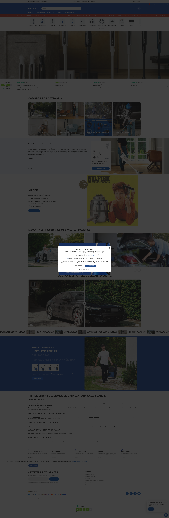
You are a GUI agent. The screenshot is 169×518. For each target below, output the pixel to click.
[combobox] (109, 248)
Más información (91, 255)
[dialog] (84, 259)
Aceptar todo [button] (90, 265)
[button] (84, 269)
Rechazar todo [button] (78, 265)
